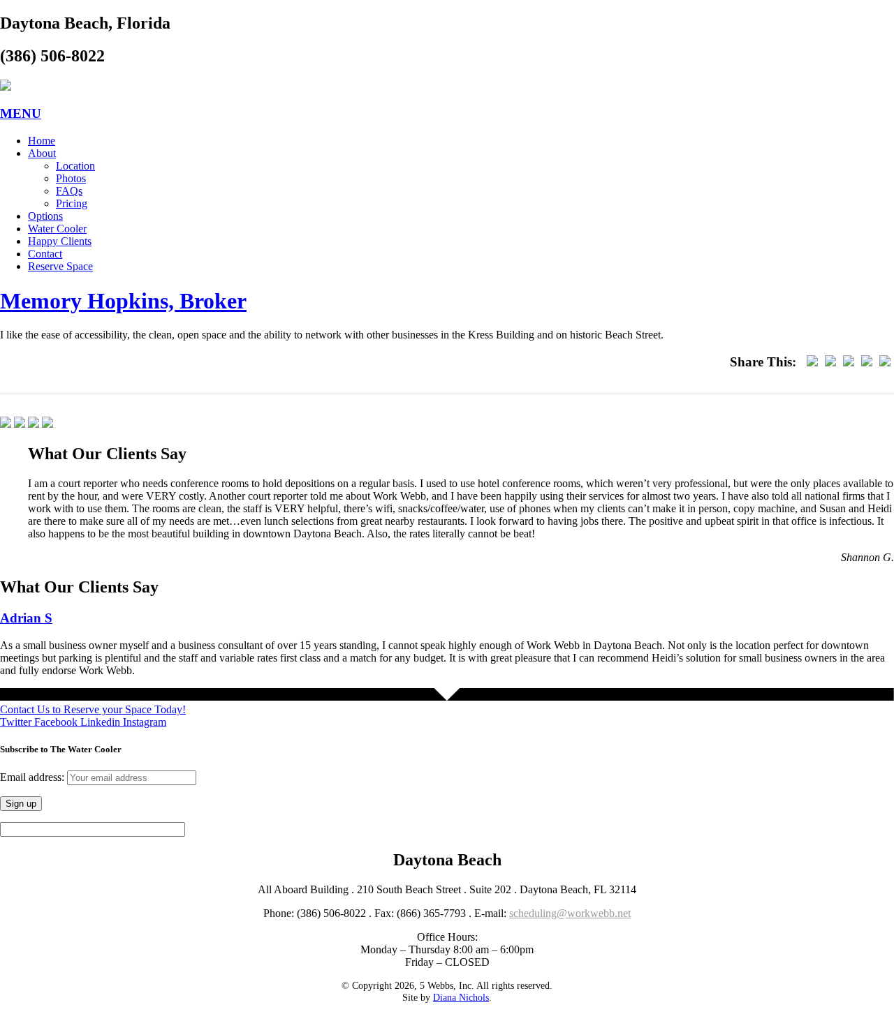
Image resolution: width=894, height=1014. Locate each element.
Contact (45, 254)
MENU (20, 113)
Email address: (33, 777)
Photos (71, 178)
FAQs (69, 191)
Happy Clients (59, 241)
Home (41, 141)
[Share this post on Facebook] (812, 362)
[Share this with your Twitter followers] (830, 362)
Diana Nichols (461, 997)
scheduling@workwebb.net (570, 913)
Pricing (71, 203)
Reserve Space (60, 266)
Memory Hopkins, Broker (123, 300)
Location (75, 166)
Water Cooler (57, 228)
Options (45, 216)
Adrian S (26, 618)
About (42, 153)
